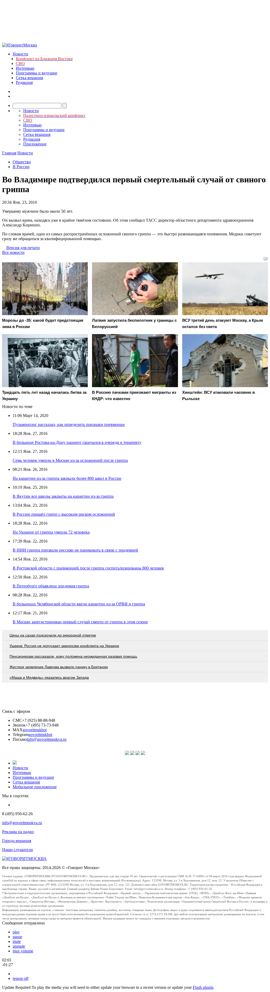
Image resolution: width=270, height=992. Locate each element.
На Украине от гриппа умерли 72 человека (51, 532)
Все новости (13, 252)
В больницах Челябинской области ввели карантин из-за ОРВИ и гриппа (79, 604)
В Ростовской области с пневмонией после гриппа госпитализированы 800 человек (88, 568)
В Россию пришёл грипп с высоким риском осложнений (64, 514)
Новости (20, 54)
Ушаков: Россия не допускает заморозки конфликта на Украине (64, 646)
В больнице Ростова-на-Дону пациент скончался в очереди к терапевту (77, 442)
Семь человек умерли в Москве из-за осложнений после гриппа (70, 460)
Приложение (34, 144)
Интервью (25, 68)
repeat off (20, 978)
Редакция (24, 82)
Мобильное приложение (35, 787)
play (16, 932)
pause (17, 936)
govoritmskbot (35, 730)
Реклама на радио (18, 831)
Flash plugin (203, 987)
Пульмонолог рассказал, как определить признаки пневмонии (69, 424)
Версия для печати (23, 247)
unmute (19, 946)
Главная (9, 153)
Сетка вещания (29, 77)
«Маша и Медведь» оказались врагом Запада (49, 677)
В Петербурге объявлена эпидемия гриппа (51, 586)
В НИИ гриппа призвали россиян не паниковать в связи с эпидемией (75, 550)
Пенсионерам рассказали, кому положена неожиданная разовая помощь (73, 656)
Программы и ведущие (36, 73)
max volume (23, 951)
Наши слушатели (17, 849)
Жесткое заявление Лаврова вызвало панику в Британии (58, 667)
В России (21, 166)
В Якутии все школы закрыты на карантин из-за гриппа (63, 496)
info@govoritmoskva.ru (46, 739)
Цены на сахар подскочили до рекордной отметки (52, 635)
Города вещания (16, 840)
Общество (22, 162)
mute (17, 941)
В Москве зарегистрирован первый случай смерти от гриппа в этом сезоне (80, 622)
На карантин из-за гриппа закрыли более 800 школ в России (67, 478)
